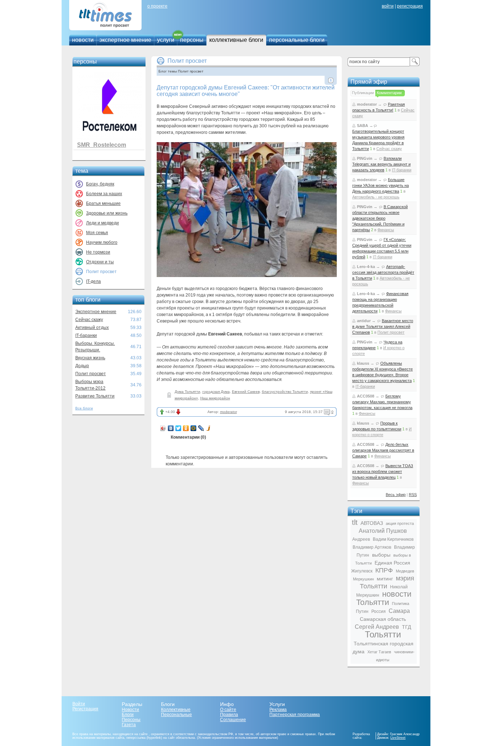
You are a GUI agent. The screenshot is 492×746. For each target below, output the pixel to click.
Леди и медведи (102, 222)
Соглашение (233, 719)
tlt (355, 522)
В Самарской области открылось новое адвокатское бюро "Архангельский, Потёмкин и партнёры (380, 218)
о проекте (157, 6)
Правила (229, 714)
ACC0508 (365, 396)
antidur (364, 321)
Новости (130, 709)
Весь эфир (396, 494)
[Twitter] (178, 428)
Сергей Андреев (377, 627)
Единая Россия (392, 563)
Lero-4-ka (366, 266)
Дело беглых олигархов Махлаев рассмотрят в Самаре (383, 450)
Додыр (82, 365)
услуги (165, 40)
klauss (363, 363)
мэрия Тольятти (387, 582)
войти (388, 6)
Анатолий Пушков (383, 531)
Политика (400, 603)
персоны (191, 40)
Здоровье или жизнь (107, 213)
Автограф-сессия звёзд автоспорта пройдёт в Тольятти (383, 272)
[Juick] (209, 428)
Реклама (278, 709)
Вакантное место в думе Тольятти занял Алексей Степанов (382, 326)
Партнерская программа (294, 714)
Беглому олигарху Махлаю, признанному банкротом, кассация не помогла (382, 402)
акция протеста (400, 523)
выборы (381, 555)
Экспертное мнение (95, 311)
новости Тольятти (383, 598)
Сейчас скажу (89, 319)
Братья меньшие (103, 203)
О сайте (228, 709)
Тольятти (383, 634)
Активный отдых (92, 327)
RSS (413, 494)
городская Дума (216, 392)
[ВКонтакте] (171, 428)
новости (83, 40)
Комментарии (389, 93)
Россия (378, 611)
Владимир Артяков (372, 547)
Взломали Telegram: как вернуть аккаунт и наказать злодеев (381, 164)
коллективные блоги (236, 40)
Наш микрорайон (215, 398)
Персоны (131, 719)
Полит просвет (90, 373)
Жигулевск (361, 571)
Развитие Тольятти (95, 396)
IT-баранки (86, 335)
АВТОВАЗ (372, 523)
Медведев (405, 571)
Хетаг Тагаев (379, 652)
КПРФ (384, 570)
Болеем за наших (104, 193)
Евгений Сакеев (246, 392)
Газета (129, 724)
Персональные (176, 714)
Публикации (363, 93)
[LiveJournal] (201, 428)
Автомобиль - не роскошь (375, 197)
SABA (362, 125)
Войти (78, 703)
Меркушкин (363, 579)
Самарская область (383, 619)
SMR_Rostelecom (101, 145)
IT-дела (93, 281)
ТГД (406, 627)
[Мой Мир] (193, 428)
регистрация (410, 6)
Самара (399, 611)
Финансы (385, 230)
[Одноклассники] (186, 428)
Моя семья (97, 232)
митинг (385, 579)
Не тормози (98, 252)
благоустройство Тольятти (285, 392)
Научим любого (101, 242)
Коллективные (176, 709)
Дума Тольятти (187, 392)
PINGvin (364, 158)
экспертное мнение (125, 40)
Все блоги (84, 408)
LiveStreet (398, 738)
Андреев (361, 539)
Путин (362, 611)
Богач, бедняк (100, 183)
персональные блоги (297, 40)
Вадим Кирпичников (393, 539)
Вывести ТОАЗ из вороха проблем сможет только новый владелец (382, 471)
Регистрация (85, 708)
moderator (228, 412)
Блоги (128, 714)
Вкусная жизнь (90, 357)
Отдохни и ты (100, 261)
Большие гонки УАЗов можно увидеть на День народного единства (380, 185)
